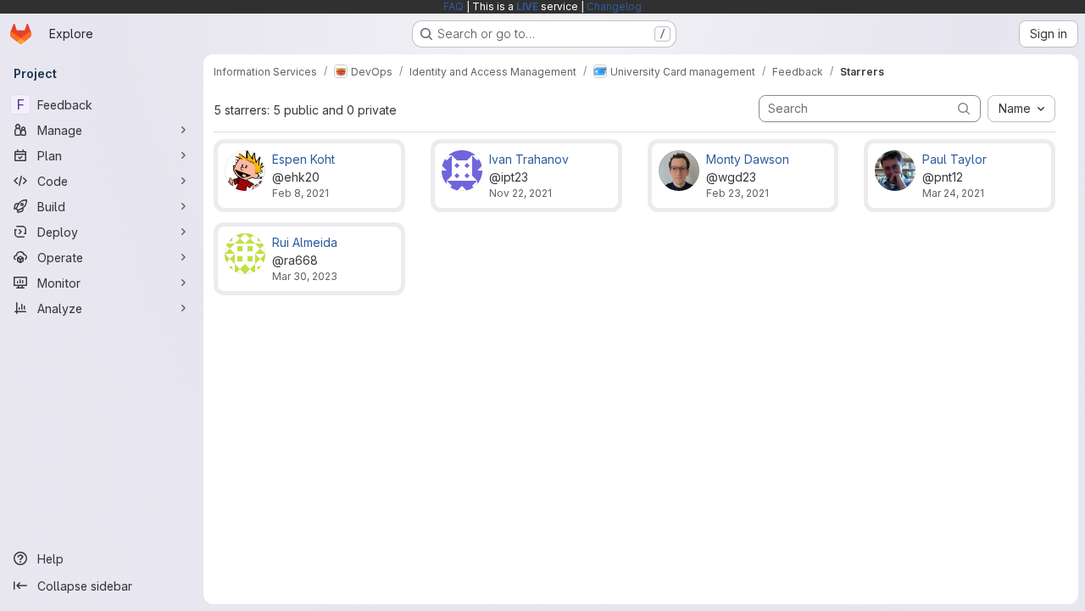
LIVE (527, 6)
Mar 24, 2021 (953, 193)
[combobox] (1021, 108)
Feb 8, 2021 (300, 193)
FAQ (453, 6)
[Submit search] (964, 108)
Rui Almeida (304, 242)
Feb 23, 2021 (737, 193)
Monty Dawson (747, 159)
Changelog (614, 6)
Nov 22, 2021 (520, 193)
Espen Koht (303, 159)
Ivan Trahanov (529, 159)
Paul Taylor (954, 159)
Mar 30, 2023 (304, 276)
